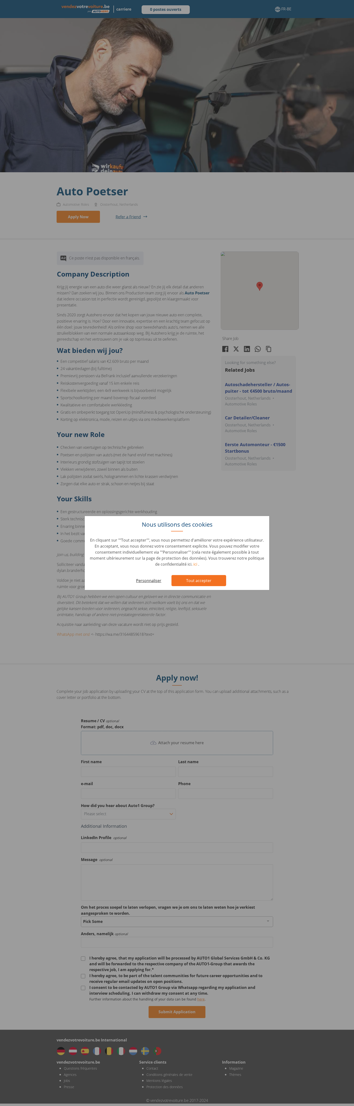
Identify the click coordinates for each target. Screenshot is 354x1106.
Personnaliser (148, 580)
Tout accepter (198, 580)
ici (195, 564)
